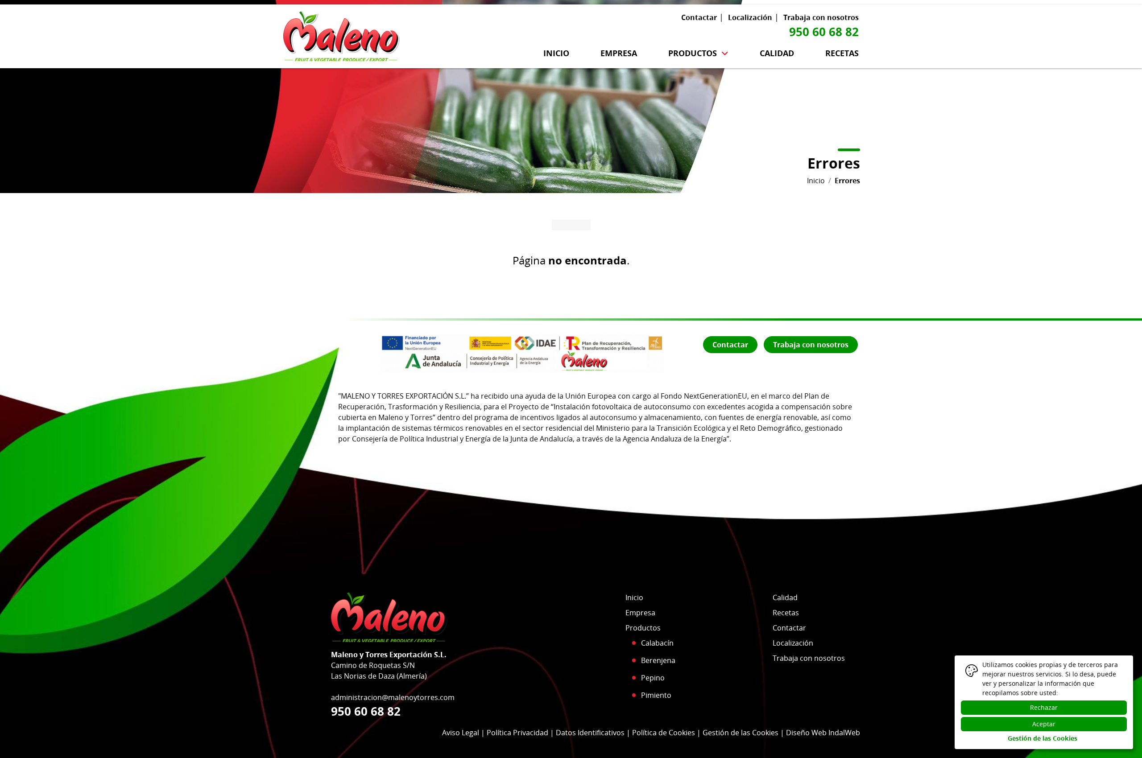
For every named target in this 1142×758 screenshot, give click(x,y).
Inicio (556, 53)
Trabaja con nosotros (821, 17)
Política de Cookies (663, 732)
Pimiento (656, 695)
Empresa (618, 53)
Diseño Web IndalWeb (823, 732)
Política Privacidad (517, 732)
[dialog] (1044, 702)
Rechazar (1044, 707)
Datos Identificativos (590, 732)
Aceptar (1043, 724)
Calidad (777, 53)
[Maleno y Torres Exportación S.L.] (341, 34)
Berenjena (658, 660)
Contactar (699, 17)
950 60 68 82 (824, 32)
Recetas (842, 53)
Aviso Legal (460, 732)
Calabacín (657, 643)
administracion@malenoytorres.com (393, 697)
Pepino (653, 678)
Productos (692, 53)
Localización (750, 17)
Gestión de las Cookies (740, 732)
